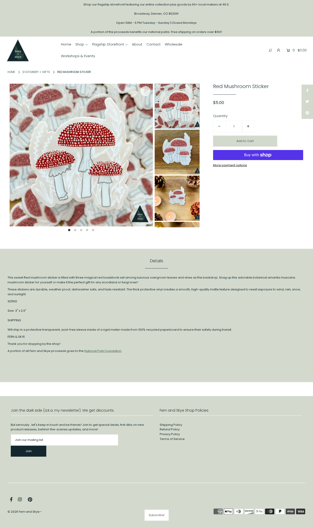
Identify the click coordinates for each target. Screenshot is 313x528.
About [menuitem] (137, 44)
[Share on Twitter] (307, 101)
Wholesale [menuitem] (173, 44)
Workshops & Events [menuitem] (78, 56)
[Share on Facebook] (307, 90)
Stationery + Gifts (36, 72)
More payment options (230, 165)
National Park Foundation (102, 351)
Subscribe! (157, 515)
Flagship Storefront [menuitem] (108, 44)
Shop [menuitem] (79, 44)
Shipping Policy (171, 425)
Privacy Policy (170, 434)
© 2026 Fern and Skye (24, 511)
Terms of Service (172, 439)
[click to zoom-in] (145, 91)
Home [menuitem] (66, 44)
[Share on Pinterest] (307, 113)
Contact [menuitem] (153, 44)
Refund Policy (170, 429)
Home (11, 72)
